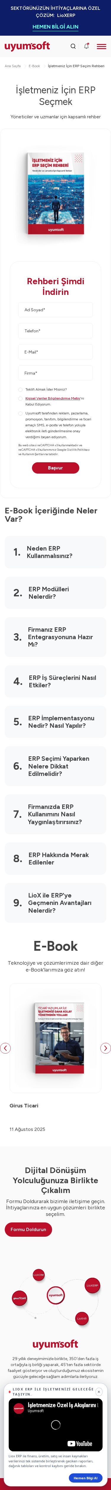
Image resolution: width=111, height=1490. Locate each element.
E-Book (34, 66)
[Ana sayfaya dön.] (17, 46)
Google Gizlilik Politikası (73, 450)
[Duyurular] (86, 46)
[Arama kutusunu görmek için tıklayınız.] (73, 46)
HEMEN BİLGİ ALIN (55, 26)
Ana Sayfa (13, 66)
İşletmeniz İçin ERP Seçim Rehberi (76, 66)
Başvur (55, 468)
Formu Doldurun (28, 1229)
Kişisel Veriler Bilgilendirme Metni (52, 398)
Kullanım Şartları (33, 454)
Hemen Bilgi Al (85, 1478)
